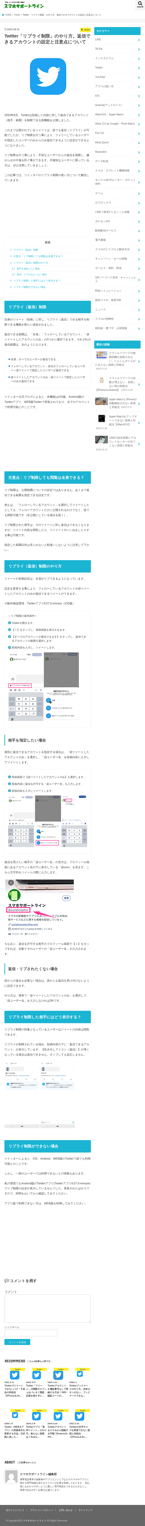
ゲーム (99, 193)
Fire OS (99, 133)
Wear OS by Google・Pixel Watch (115, 123)
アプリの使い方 (104, 86)
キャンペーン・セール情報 (111, 258)
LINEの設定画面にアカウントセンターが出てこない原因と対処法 (116, 443)
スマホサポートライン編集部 (38, 1474)
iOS (97, 95)
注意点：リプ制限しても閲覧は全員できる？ (36, 256)
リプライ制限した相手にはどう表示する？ (35, 280)
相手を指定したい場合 (26, 269)
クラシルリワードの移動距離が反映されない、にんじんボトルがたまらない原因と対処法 (115, 361)
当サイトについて (15, 1510)
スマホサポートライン (34, 1520)
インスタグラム (104, 58)
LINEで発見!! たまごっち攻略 (112, 212)
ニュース (100, 309)
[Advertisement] (47, 212)
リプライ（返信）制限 (24, 249)
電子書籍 (100, 239)
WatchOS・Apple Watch (109, 114)
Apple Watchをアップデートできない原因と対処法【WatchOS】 (116, 422)
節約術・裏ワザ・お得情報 (111, 328)
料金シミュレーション (108, 290)
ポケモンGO (102, 221)
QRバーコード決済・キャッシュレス (115, 279)
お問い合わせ (66, 1510)
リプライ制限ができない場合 (28, 287)
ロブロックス (103, 202)
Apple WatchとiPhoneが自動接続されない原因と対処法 (123, 403)
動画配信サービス (105, 230)
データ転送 (101, 161)
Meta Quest (102, 142)
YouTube (100, 77)
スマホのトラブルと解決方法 (112, 249)
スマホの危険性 (104, 318)
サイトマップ (85, 1510)
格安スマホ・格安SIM (108, 300)
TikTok (99, 48)
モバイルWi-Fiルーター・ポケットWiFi (115, 182)
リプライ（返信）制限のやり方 (29, 262)
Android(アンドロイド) (108, 105)
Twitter (99, 67)
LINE (98, 39)
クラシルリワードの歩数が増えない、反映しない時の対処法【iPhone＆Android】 (115, 384)
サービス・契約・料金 (108, 268)
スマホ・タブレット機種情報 (112, 170)
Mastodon (101, 151)
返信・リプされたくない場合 (29, 274)
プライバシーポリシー (41, 1510)
